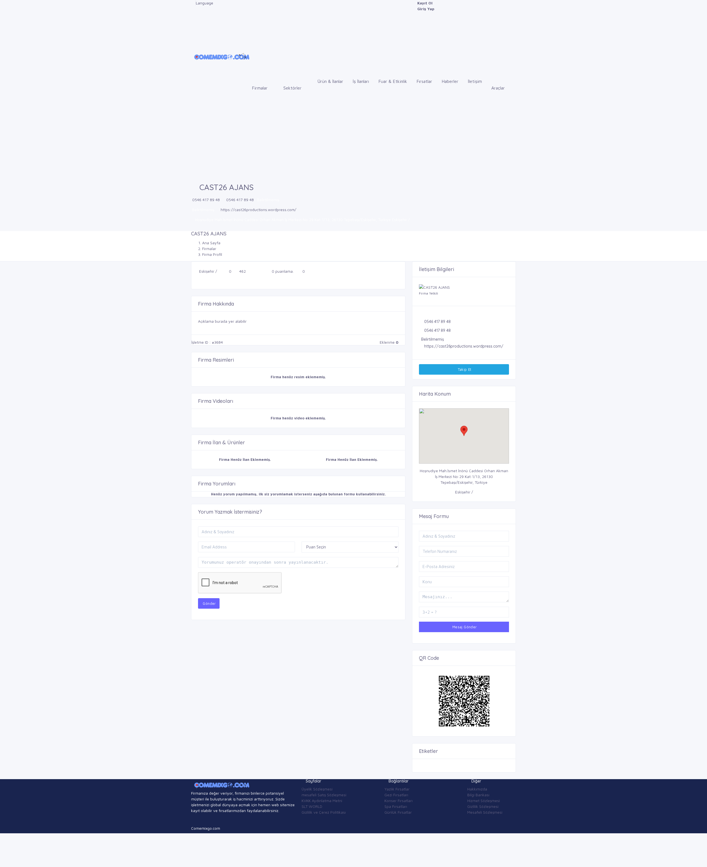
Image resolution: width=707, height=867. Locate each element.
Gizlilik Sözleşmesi (482, 806)
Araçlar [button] (498, 87)
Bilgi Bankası (478, 794)
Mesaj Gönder (464, 627)
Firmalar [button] (260, 87)
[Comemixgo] (220, 56)
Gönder (209, 603)
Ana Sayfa (211, 242)
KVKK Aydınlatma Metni (322, 800)
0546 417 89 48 (206, 199)
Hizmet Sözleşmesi (483, 800)
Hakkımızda (477, 789)
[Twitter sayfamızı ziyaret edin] (192, 14)
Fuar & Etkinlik (392, 81)
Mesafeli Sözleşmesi (484, 812)
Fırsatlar (424, 81)
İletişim (475, 81)
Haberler (450, 81)
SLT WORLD (312, 806)
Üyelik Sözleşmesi (317, 789)
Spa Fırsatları (395, 806)
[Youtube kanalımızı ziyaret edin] (192, 26)
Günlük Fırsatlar (398, 812)
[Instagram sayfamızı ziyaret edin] (192, 32)
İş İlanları (361, 81)
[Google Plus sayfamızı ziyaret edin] (192, 8)
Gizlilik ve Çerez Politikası (324, 812)
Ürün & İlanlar (330, 81)
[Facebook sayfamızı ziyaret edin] (192, 3)
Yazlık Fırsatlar (397, 789)
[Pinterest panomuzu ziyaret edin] (192, 37)
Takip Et (464, 369)
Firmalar (209, 248)
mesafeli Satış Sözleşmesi (324, 794)
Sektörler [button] (293, 87)
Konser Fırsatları (398, 800)
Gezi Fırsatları (396, 794)
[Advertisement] (353, 141)
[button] (464, 431)
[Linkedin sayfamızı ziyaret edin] (192, 20)
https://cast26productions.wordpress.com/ (258, 209)
